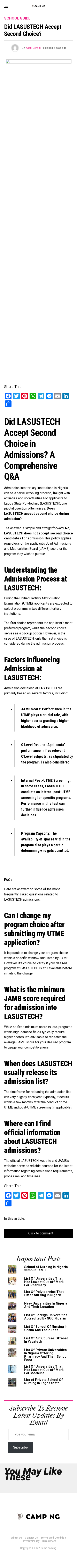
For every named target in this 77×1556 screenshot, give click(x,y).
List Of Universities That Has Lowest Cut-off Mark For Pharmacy (44, 1282)
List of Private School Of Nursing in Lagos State (43, 1381)
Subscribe (20, 1447)
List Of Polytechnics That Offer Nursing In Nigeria (44, 1293)
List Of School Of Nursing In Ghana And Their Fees (45, 1328)
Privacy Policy (31, 1541)
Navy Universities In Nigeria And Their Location (45, 1305)
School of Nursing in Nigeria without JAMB (46, 1268)
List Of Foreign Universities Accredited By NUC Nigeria (45, 1316)
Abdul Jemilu (33, 47)
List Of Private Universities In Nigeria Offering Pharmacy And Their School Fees (45, 1355)
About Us (16, 1537)
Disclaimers (49, 1541)
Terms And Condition (53, 1537)
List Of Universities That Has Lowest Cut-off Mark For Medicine (44, 1370)
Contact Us (31, 1537)
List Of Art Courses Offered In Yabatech (46, 1340)
